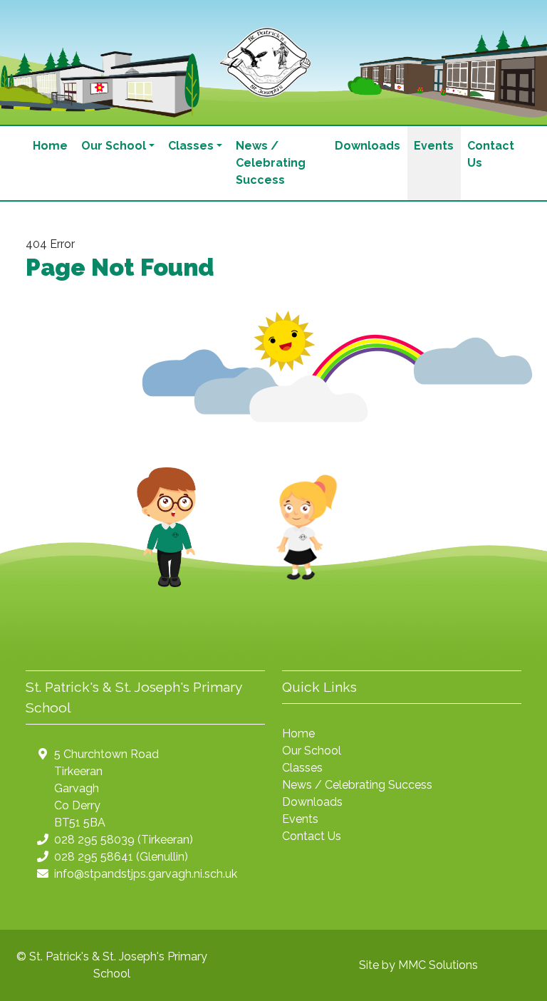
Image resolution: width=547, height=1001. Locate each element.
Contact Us (490, 154)
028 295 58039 (94, 839)
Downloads (367, 145)
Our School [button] (113, 145)
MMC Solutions (438, 965)
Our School (311, 750)
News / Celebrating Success (271, 163)
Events (434, 145)
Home (50, 145)
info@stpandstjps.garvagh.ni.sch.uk (145, 874)
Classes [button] (191, 145)
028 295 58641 (93, 856)
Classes (302, 767)
